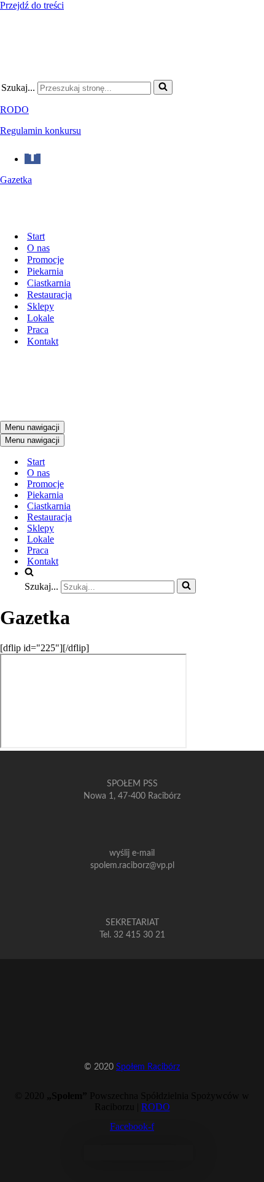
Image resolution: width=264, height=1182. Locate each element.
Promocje (45, 259)
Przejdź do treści (32, 5)
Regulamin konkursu (40, 130)
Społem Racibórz (148, 1067)
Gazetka (16, 179)
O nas (38, 248)
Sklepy (40, 306)
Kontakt (42, 341)
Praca (38, 329)
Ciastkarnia (49, 283)
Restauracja (49, 294)
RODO (14, 109)
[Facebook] (33, 159)
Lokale (40, 318)
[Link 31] (138, 1157)
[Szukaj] (163, 87)
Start (36, 236)
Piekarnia (45, 271)
